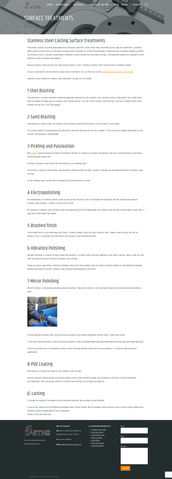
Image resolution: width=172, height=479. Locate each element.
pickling (35, 153)
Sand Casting (95, 440)
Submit (125, 468)
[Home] (25, 27)
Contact (137, 5)
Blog (116, 5)
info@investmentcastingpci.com (71, 444)
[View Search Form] (146, 5)
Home (50, 5)
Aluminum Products (97, 446)
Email (123, 436)
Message (124, 446)
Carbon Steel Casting (98, 435)
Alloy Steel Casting (97, 432)
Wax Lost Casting (96, 438)
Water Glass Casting (97, 443)
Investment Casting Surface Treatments (117, 72)
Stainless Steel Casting (98, 430)
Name (122, 426)
